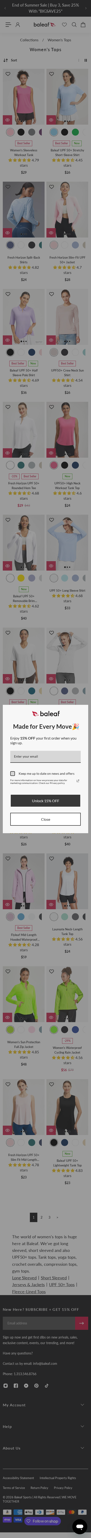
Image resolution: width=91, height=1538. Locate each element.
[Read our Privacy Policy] (78, 781)
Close (45, 819)
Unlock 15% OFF (45, 800)
